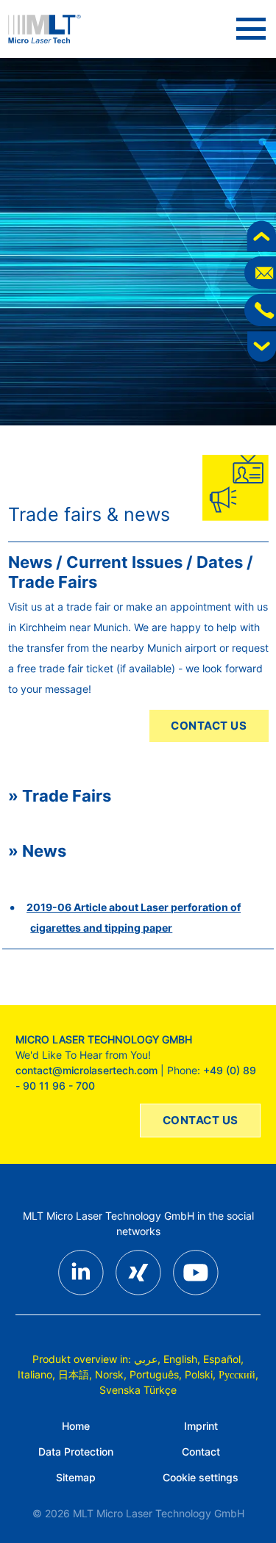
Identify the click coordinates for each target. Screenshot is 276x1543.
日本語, (75, 1374)
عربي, (147, 1359)
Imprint (201, 1426)
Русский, (238, 1374)
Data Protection (75, 1451)
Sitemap (76, 1477)
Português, (156, 1374)
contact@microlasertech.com (86, 1070)
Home (76, 1426)
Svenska (120, 1390)
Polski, (200, 1374)
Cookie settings (200, 1477)
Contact (201, 1451)
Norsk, (111, 1374)
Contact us (209, 726)
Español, (223, 1359)
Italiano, (36, 1374)
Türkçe (160, 1390)
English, (181, 1359)
